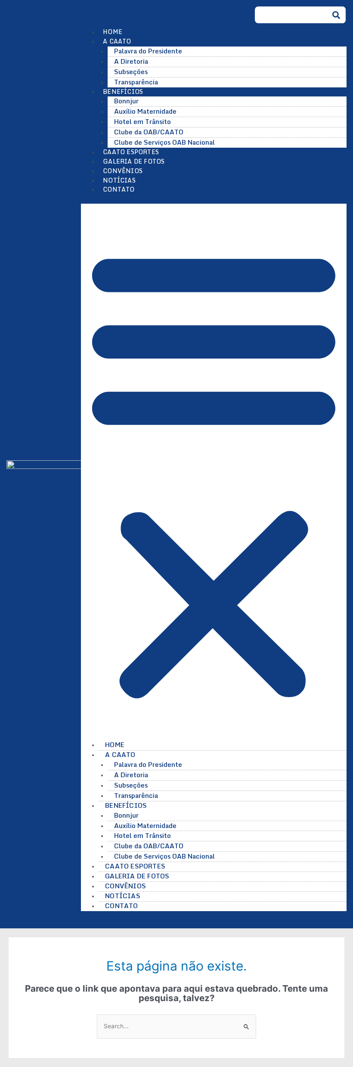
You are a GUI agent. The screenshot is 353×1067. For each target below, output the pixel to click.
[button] (214, 472)
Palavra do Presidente (148, 51)
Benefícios (126, 805)
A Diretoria (131, 61)
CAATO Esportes (131, 152)
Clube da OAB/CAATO (148, 132)
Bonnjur (126, 101)
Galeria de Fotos (133, 161)
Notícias (119, 180)
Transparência (136, 82)
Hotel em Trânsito (142, 121)
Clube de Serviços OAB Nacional (164, 142)
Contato (118, 189)
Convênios (122, 171)
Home (112, 32)
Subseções (131, 71)
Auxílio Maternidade (145, 111)
